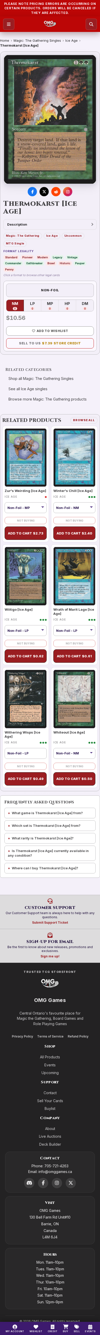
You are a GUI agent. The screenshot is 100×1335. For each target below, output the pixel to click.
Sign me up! (50, 956)
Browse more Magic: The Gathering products (47, 399)
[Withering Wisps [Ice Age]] (26, 699)
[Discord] (29, 1183)
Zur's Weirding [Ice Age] (25, 491)
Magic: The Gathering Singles (37, 40)
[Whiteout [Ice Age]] (74, 699)
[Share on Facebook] (32, 191)
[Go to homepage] (50, 24)
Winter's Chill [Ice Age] (73, 491)
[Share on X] (44, 191)
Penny (9, 269)
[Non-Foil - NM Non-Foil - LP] (74, 507)
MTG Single (15, 243)
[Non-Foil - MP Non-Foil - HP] (26, 507)
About (50, 1128)
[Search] (91, 24)
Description (17, 224)
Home (4, 40)
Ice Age (71, 40)
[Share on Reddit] (56, 191)
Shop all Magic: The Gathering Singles (41, 378)
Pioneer (27, 257)
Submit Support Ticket (50, 922)
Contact (50, 1093)
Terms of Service (50, 1036)
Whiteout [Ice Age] (69, 732)
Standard (11, 257)
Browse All (84, 420)
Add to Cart (25, 533)
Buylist (50, 1108)
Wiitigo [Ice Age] (19, 609)
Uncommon (73, 235)
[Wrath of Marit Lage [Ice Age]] (74, 576)
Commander (13, 263)
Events (50, 1065)
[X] (71, 1183)
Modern (42, 257)
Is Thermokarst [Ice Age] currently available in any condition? (48, 853)
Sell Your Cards (50, 1101)
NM (18, 305)
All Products (50, 1057)
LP (35, 305)
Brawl (51, 263)
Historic (65, 263)
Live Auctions (50, 1136)
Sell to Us (50, 343)
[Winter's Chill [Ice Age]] (74, 457)
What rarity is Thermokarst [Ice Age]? (43, 838)
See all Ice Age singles (27, 389)
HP (70, 305)
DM (88, 305)
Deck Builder (50, 1144)
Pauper (80, 263)
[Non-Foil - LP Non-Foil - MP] (26, 630)
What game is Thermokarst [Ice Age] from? (47, 813)
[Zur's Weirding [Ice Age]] (26, 457)
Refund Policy (78, 1036)
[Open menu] (8, 24)
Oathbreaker (34, 263)
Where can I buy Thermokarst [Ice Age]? (45, 868)
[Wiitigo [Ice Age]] (26, 576)
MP (53, 305)
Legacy (57, 257)
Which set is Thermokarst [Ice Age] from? (46, 825)
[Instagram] (57, 1183)
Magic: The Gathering (22, 235)
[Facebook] (43, 1183)
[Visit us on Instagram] (67, 191)
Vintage (72, 257)
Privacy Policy (22, 1036)
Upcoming (50, 1072)
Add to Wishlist (52, 331)
